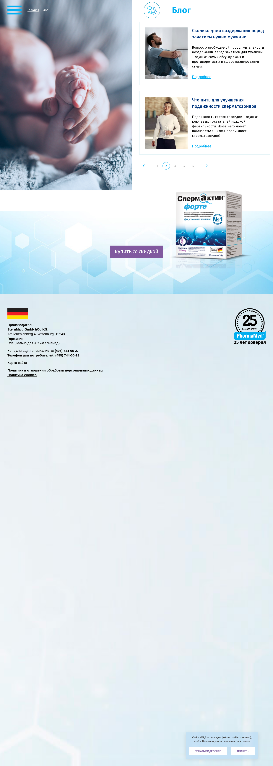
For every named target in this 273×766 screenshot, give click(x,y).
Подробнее (201, 77)
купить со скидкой (136, 251)
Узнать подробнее (208, 751)
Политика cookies (22, 375)
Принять (242, 751)
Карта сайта (17, 363)
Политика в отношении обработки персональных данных (55, 370)
